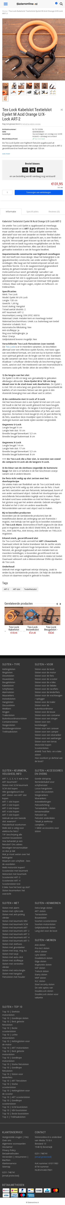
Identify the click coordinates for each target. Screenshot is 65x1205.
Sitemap (6, 1166)
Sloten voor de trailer (45, 702)
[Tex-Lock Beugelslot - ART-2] (51, 616)
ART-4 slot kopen (10, 811)
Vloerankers (40, 798)
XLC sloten (40, 981)
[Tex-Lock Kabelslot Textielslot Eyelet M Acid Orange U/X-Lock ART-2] (33, 50)
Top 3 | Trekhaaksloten (14, 1116)
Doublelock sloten (43, 958)
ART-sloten (40, 911)
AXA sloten (40, 944)
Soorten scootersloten (46, 921)
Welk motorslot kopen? (13, 867)
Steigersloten (8, 725)
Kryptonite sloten (43, 964)
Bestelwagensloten (11, 728)
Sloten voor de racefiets (46, 688)
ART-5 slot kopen (10, 814)
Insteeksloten (8, 698)
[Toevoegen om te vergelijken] (62, 109)
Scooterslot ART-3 (11, 877)
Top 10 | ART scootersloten (16, 1097)
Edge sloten (40, 961)
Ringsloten (7, 672)
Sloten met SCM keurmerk (15, 785)
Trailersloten (8, 715)
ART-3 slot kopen (10, 808)
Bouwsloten (41, 917)
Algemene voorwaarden (14, 1143)
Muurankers (8, 695)
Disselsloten (8, 675)
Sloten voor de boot (44, 669)
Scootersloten (42, 748)
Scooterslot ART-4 (11, 880)
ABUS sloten (41, 951)
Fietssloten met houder (13, 976)
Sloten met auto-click (12, 957)
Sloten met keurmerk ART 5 (15, 940)
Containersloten (10, 721)
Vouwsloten (8, 679)
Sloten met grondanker (13, 947)
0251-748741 (8, 1172)
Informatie (13, 639)
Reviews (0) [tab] (54, 211)
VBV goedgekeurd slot (13, 791)
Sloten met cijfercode (12, 911)
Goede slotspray (43, 778)
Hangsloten (7, 702)
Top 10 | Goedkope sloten (15, 1018)
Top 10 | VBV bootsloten (14, 1110)
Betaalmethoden (10, 1153)
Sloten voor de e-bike (45, 682)
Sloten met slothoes (12, 944)
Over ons (6, 1140)
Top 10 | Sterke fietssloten (15, 1064)
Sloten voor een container (47, 715)
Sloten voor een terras (46, 741)
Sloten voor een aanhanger (48, 738)
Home (4, 11)
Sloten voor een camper (46, 731)
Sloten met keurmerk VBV (14, 921)
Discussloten (8, 705)
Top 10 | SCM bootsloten (15, 1107)
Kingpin (5, 711)
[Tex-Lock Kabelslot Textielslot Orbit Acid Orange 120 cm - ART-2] (14, 616)
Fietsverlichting (42, 804)
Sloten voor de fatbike (45, 685)
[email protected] (43, 1156)
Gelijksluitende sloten (45, 927)
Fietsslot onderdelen (45, 818)
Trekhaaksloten (9, 731)
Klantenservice (9, 1163)
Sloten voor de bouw (45, 711)
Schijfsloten (8, 688)
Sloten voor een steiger (46, 718)
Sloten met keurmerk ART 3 (15, 934)
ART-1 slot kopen (10, 801)
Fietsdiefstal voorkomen (14, 824)
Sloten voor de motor (45, 672)
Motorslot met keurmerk (14, 874)
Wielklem (6, 708)
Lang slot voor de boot (46, 930)
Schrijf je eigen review (31, 124)
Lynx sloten (40, 954)
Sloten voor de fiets (44, 675)
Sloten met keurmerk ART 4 (15, 937)
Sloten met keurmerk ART (15, 927)
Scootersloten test (11, 883)
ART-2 (6, 589)
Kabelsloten (8, 685)
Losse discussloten (44, 791)
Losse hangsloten (43, 788)
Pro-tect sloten (42, 948)
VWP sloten (40, 977)
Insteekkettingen (43, 801)
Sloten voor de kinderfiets (47, 692)
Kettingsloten (8, 669)
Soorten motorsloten (45, 924)
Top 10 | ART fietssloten (14, 1080)
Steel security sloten (44, 984)
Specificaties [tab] (32, 211)
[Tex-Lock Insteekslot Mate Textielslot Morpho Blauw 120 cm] (32, 616)
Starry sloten (41, 974)
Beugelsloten (8, 682)
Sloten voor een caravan (47, 728)
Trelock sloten (42, 971)
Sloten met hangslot (12, 973)
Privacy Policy (9, 1150)
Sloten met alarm (10, 907)
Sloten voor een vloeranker (48, 734)
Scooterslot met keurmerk (15, 870)
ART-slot (16, 589)
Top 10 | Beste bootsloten (15, 1113)
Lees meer (6, 154)
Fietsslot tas (41, 814)
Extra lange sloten (43, 907)
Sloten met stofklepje (12, 960)
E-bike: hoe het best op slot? (16, 887)
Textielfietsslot (30, 589)
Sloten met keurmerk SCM (15, 924)
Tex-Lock (10, 346)
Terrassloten (41, 914)
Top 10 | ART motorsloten (15, 1047)
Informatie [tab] (11, 211)
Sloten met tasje (10, 953)
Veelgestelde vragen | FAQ (15, 1137)
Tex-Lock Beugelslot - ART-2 (51, 630)
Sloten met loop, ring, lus (14, 950)
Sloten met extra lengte (13, 970)
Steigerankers (41, 795)
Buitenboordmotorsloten (14, 718)
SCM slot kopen (10, 788)
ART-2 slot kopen (10, 804)
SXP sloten (40, 967)
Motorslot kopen (43, 744)
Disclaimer (7, 1146)
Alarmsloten (8, 692)
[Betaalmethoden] (6, 1190)
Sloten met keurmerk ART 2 (15, 930)
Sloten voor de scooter (46, 679)
